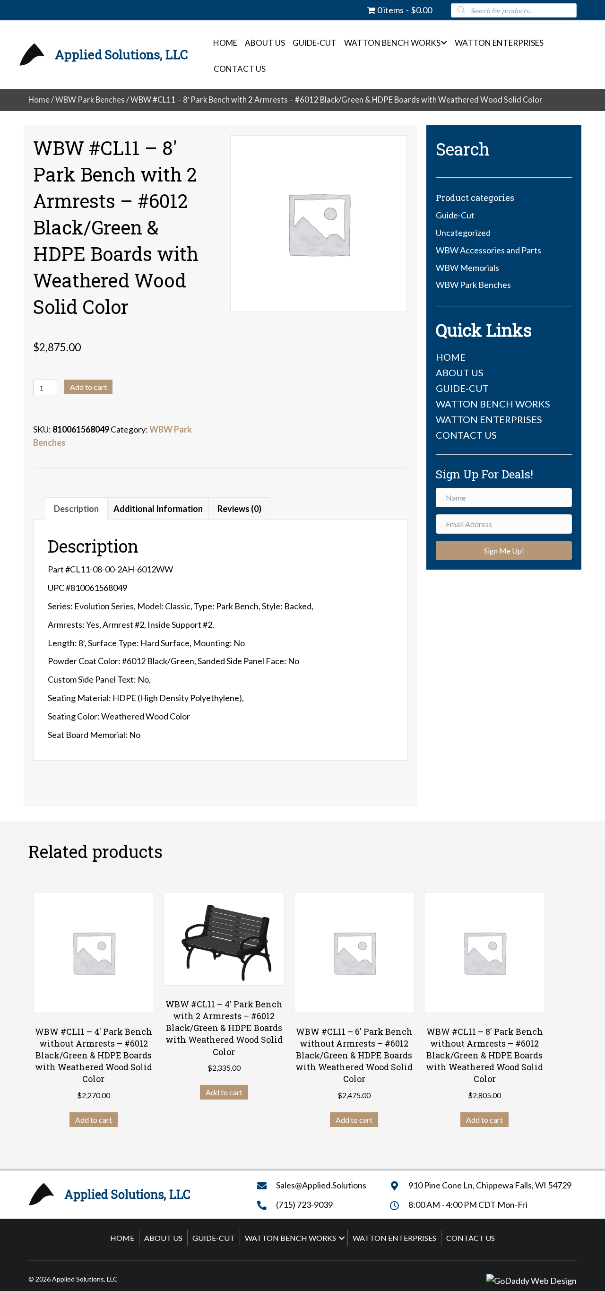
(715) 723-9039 (304, 1204)
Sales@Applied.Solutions (321, 1185)
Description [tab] (76, 508)
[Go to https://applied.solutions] (108, 54)
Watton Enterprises (499, 43)
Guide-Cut (315, 43)
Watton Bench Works (392, 43)
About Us (265, 43)
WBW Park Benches (90, 99)
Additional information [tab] (158, 508)
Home (225, 43)
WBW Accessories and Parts (488, 250)
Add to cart (88, 386)
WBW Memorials (467, 267)
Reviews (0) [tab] (239, 508)
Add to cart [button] (93, 1119)
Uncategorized (463, 232)
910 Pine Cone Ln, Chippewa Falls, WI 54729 (489, 1185)
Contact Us (240, 69)
